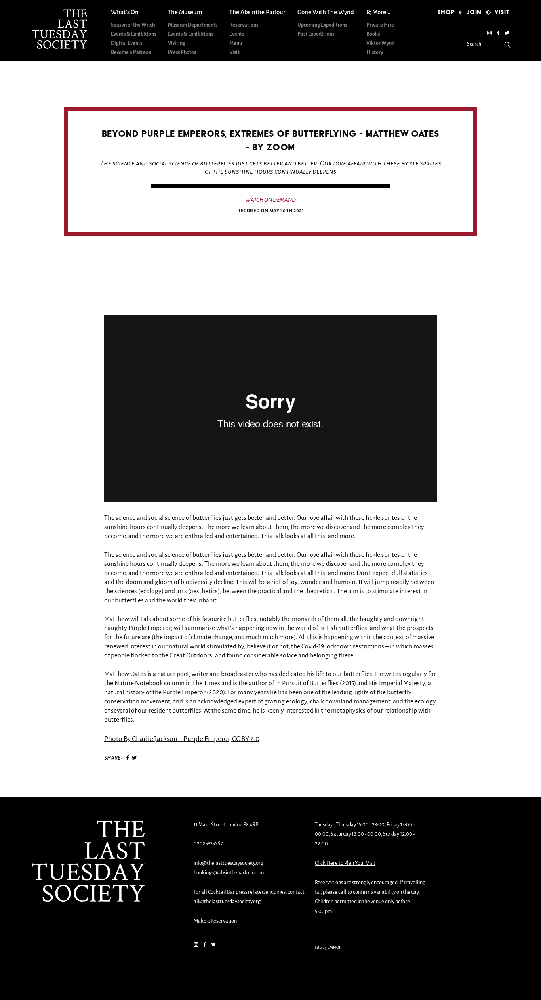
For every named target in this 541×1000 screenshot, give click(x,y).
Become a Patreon (131, 53)
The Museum (185, 12)
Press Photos (182, 53)
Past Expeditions (315, 34)
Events (236, 34)
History (374, 53)
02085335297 (208, 844)
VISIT (502, 12)
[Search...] (507, 44)
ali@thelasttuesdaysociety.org (227, 902)
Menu (235, 43)
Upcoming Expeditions (322, 25)
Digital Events (126, 43)
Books (373, 34)
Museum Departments (192, 25)
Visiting (176, 43)
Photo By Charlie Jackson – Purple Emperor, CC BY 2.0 (181, 739)
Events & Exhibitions (133, 34)
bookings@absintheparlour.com (229, 873)
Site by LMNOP (328, 948)
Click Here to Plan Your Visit (345, 863)
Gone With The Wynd (325, 12)
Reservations (243, 25)
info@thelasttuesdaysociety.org (228, 863)
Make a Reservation (215, 921)
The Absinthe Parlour (257, 12)
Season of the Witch (133, 25)
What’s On (125, 12)
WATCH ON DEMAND (270, 200)
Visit (234, 53)
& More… (378, 12)
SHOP (446, 12)
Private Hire (380, 25)
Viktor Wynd (380, 43)
